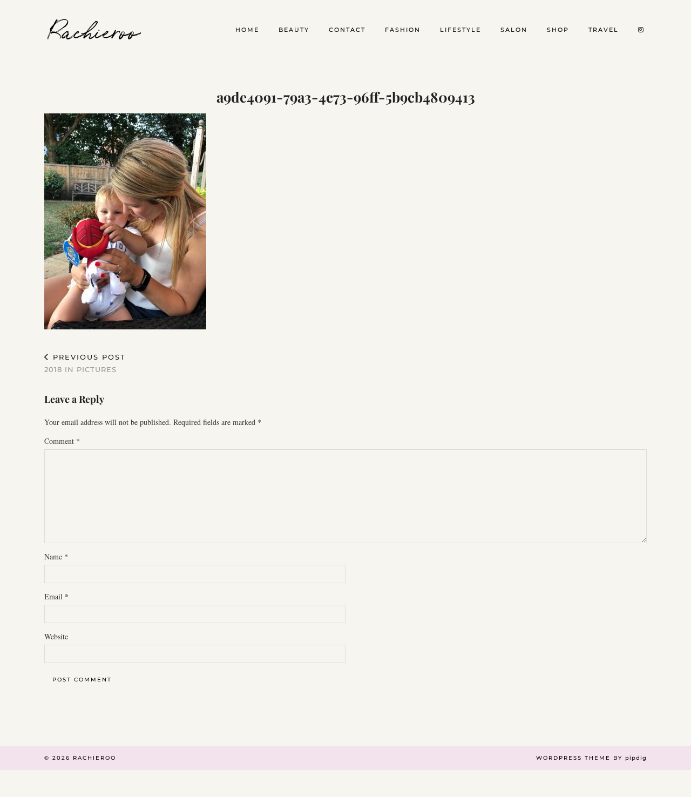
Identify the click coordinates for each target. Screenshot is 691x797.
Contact (347, 29)
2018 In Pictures (85, 363)
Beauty (294, 29)
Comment (62, 441)
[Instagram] (641, 29)
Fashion (403, 29)
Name (56, 556)
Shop (558, 29)
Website (56, 636)
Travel (603, 29)
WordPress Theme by (591, 757)
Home (247, 29)
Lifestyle (460, 29)
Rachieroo (95, 30)
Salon (513, 29)
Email (56, 596)
